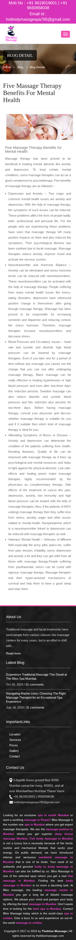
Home (7, 67)
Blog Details (37, 67)
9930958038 (46, 796)
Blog (20, 67)
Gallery (14, 750)
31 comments (35, 684)
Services (15, 740)
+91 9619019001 (41, 3)
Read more (13, 653)
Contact (14, 756)
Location (14, 734)
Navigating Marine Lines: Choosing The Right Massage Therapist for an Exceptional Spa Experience (36, 697)
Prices (13, 745)
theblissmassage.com (50, 935)
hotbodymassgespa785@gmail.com (38, 19)
